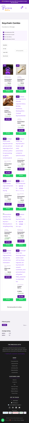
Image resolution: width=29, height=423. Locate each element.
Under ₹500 (5, 52)
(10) (6, 333)
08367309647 (14, 400)
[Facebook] (13, 407)
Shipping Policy (14, 388)
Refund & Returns (14, 391)
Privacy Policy (14, 393)
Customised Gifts (14, 363)
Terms (15, 420)
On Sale (4, 48)
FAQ (14, 384)
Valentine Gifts (14, 365)
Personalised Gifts (14, 361)
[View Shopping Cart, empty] (21, 8)
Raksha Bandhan (14, 370)
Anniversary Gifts (14, 368)
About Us (14, 380)
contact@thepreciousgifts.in (14, 405)
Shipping (22, 420)
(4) (6, 335)
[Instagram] (9, 407)
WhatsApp (8, 90)
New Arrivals (5, 56)
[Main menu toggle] (26, 8)
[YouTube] (19, 407)
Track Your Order (14, 386)
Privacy (18, 420)
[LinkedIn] (16, 407)
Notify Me (21, 205)
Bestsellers (5, 45)
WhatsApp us (14, 402)
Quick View (8, 73)
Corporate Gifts (14, 372)
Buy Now (8, 88)
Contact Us (14, 382)
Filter (4, 325)
